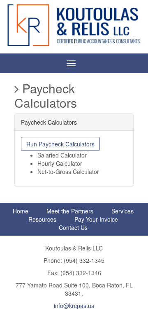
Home (20, 211)
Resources (42, 219)
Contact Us (73, 227)
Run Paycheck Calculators (60, 144)
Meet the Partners (69, 211)
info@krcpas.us (74, 305)
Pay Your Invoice (96, 219)
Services (122, 211)
